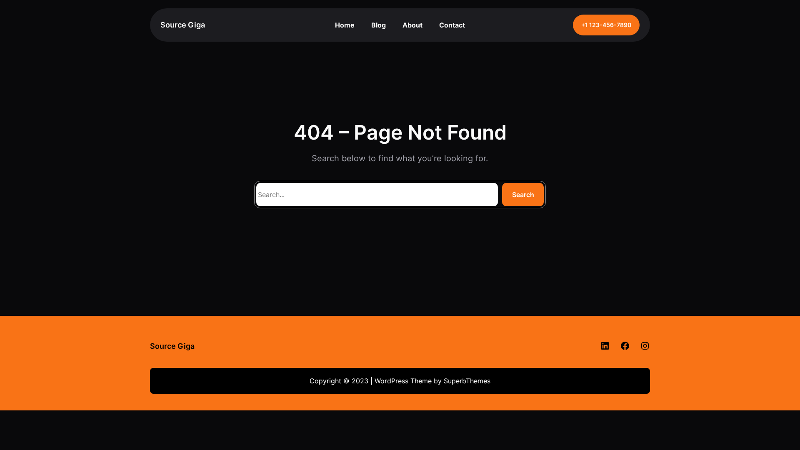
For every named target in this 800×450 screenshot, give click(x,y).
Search (523, 194)
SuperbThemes (467, 381)
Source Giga (182, 24)
